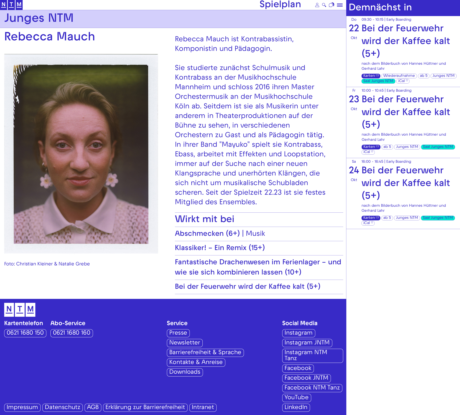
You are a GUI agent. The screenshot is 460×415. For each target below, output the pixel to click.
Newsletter (184, 343)
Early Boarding (398, 20)
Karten (369, 76)
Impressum (22, 408)
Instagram (299, 333)
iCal (401, 81)
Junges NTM (443, 76)
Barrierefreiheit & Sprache (205, 353)
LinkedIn (296, 408)
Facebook (298, 369)
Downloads (184, 372)
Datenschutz (62, 408)
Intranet (203, 408)
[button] (317, 5)
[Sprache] (332, 5)
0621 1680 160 (71, 333)
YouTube (297, 398)
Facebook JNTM (306, 378)
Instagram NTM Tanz (306, 356)
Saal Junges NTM (378, 81)
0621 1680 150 (25, 333)
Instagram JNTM (307, 343)
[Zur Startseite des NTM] (11, 5)
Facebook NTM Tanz (312, 388)
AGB (93, 408)
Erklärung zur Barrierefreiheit (145, 408)
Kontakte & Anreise (196, 363)
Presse (178, 333)
